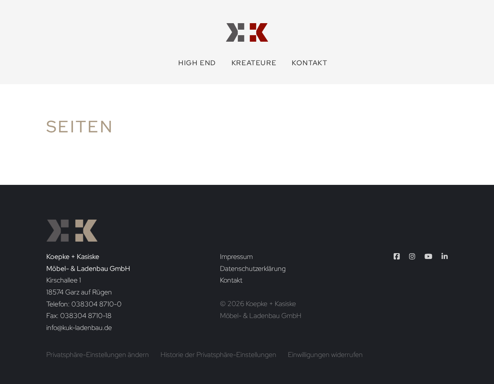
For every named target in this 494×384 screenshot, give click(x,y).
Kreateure (254, 62)
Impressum (236, 256)
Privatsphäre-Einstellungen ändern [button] (97, 354)
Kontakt (309, 62)
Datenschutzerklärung (253, 268)
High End (197, 62)
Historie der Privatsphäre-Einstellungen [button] (218, 354)
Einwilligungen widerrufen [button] (325, 354)
